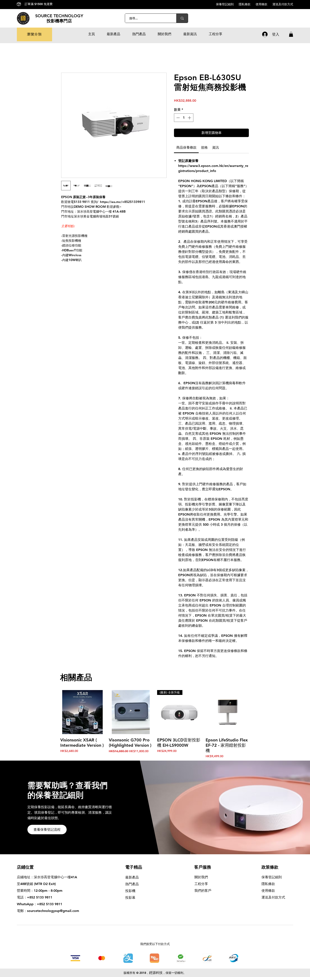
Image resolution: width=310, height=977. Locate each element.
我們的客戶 (202, 891)
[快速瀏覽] (82, 712)
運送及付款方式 (282, 4)
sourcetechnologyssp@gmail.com (53, 911)
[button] (34, 34)
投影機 (130, 891)
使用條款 (264, 4)
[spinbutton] (184, 118)
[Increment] (190, 118)
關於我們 (201, 877)
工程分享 (201, 884)
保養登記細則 (227, 4)
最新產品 (132, 877)
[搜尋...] (182, 18)
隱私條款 (247, 4)
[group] (155, 724)
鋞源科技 (156, 973)
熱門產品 (132, 884)
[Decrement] (178, 118)
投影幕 (130, 898)
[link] (186, 147)
